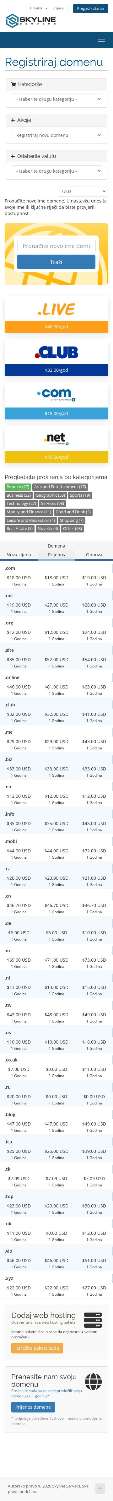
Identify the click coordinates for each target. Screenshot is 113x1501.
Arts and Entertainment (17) (60, 486)
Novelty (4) (48, 528)
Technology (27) (21, 503)
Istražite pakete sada (37, 1348)
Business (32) (19, 495)
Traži (56, 262)
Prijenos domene (33, 1407)
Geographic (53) (50, 495)
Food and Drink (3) (73, 512)
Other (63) (72, 528)
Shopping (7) (71, 520)
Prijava (58, 8)
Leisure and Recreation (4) (31, 520)
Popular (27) (18, 486)
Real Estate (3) (20, 528)
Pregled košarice (90, 8)
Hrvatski (37, 8)
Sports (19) (80, 495)
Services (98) (52, 503)
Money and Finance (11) (29, 512)
